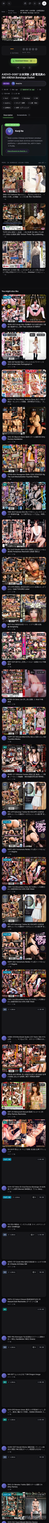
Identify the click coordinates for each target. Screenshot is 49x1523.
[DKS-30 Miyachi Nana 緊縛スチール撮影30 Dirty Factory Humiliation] (24, 425)
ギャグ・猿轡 (20, 103)
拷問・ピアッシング (22, 108)
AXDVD (15, 98)
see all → (42, 162)
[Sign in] (44, 3)
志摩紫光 (7, 108)
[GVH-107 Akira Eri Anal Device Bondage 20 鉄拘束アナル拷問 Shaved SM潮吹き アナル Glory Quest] (24, 1175)
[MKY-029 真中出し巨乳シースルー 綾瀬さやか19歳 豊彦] (24, 650)
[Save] (29, 67)
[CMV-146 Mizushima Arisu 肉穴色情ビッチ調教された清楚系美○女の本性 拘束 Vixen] (24, 875)
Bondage (27, 98)
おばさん (7, 103)
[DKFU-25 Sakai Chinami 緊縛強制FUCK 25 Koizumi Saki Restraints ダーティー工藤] (24, 1287)
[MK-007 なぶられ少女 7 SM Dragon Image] (24, 1361)
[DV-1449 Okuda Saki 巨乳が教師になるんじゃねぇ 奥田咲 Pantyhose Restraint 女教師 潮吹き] (24, 537)
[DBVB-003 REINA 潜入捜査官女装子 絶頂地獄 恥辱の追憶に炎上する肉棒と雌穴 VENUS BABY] (24, 1062)
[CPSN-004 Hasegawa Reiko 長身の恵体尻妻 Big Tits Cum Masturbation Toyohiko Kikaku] (24, 462)
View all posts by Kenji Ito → (17, 151)
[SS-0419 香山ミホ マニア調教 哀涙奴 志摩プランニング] (24, 1137)
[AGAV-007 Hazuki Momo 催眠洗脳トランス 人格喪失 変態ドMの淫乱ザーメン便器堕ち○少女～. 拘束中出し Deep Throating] (24, 1435)
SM (37, 98)
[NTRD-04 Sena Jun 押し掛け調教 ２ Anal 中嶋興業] (24, 687)
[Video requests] (25, 3)
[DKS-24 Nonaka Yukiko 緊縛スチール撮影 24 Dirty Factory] (24, 1472)
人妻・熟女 (33, 103)
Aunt (6, 98)
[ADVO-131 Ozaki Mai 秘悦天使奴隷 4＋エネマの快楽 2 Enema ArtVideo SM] (24, 1250)
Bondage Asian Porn (12, 12)
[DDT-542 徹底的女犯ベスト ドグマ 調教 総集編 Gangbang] (24, 612)
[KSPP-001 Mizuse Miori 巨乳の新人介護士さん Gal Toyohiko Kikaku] (24, 725)
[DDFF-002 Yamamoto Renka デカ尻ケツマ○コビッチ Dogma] (24, 837)
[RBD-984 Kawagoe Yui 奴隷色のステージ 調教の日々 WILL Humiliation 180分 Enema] (24, 1325)
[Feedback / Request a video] (30, 3)
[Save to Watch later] (43, 297)
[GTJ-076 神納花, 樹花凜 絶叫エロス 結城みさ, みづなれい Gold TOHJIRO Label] (24, 575)
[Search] (9, 3)
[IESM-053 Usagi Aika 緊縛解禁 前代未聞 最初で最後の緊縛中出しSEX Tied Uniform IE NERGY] (24, 312)
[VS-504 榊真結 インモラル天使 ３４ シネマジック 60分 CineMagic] (24, 1212)
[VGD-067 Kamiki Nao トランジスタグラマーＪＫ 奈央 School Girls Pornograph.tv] (24, 350)
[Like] (24, 67)
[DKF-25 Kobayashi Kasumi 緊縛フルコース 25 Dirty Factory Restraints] (24, 1100)
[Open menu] (3, 3)
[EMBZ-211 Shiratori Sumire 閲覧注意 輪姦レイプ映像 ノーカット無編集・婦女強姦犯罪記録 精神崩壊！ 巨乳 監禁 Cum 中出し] (24, 762)
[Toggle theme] (35, 3)
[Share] (18, 67)
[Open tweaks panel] (39, 3)
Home (3, 12)
